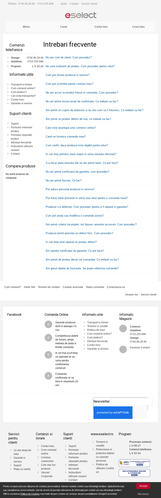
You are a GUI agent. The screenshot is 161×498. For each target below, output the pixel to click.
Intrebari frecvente (21, 142)
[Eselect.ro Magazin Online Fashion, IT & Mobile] (80, 15)
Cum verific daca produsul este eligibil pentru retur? (76, 145)
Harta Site (29, 287)
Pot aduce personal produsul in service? (69, 189)
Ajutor (63, 3)
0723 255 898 (35, 61)
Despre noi (131, 294)
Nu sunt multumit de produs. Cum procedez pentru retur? (80, 66)
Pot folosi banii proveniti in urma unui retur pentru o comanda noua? (86, 198)
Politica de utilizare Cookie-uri (105, 468)
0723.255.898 (45, 3)
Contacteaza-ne (116, 287)
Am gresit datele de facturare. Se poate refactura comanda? (81, 268)
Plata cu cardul (22, 469)
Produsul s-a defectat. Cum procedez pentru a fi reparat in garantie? (86, 206)
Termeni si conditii (97, 326)
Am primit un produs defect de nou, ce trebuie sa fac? (78, 119)
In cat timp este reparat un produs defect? (71, 242)
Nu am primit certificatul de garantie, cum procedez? (77, 171)
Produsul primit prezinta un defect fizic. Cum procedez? (79, 233)
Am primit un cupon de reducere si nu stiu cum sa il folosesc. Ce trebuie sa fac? (94, 110)
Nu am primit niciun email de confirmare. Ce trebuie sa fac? (81, 101)
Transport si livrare (21, 84)
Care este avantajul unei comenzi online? (70, 127)
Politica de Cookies (30, 494)
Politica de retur (96, 330)
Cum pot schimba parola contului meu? (69, 83)
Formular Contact (140, 347)
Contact (74, 3)
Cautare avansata (73, 287)
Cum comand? (12, 287)
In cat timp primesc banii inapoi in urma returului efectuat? (80, 154)
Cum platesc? (19, 92)
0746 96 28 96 (35, 57)
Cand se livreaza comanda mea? (65, 136)
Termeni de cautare (49, 287)
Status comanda (95, 287)
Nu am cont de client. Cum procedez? (68, 57)
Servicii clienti (89, 3)
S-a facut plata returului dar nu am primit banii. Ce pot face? (81, 162)
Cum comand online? (23, 88)
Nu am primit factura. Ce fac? (63, 180)
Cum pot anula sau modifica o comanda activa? (74, 215)
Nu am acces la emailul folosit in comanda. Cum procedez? (81, 92)
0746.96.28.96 (26, 3)
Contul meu (17, 99)
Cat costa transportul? (23, 95)
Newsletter (101, 401)
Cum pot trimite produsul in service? (67, 75)
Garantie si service (21, 103)
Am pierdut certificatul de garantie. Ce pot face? (74, 250)
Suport (14, 123)
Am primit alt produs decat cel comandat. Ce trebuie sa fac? (82, 259)
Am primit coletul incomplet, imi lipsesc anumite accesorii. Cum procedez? (90, 224)
